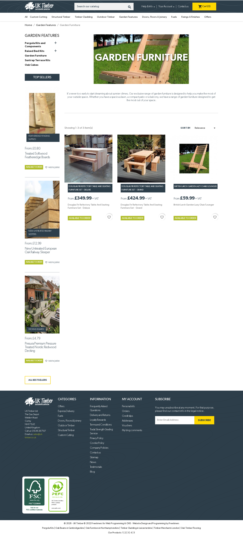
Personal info (128, 406)
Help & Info (147, 6)
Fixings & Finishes (190, 17)
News (93, 462)
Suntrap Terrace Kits (37, 60)
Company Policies (99, 448)
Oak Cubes (31, 65)
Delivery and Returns (100, 415)
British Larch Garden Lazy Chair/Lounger (195, 186)
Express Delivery (66, 411)
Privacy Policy (96, 438)
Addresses (127, 421)
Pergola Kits (48, 528)
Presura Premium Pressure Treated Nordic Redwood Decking (40, 347)
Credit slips (127, 416)
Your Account (165, 6)
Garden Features (128, 17)
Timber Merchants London (167, 528)
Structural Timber (61, 17)
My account (132, 399)
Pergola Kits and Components (35, 45)
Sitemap (94, 457)
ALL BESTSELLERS (37, 380)
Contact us (183, 6)
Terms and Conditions (100, 425)
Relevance (206, 128)
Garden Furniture (36, 55)
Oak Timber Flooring (191, 528)
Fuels (174, 17)
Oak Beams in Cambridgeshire (69, 528)
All (26, 17)
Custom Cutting (38, 17)
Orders (125, 411)
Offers (207, 17)
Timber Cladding (84, 17)
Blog (92, 472)
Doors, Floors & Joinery (154, 17)
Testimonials (96, 467)
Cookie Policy (97, 443)
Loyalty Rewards (98, 420)
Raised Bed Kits (34, 51)
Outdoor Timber (106, 17)
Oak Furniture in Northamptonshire (102, 528)
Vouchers (127, 425)
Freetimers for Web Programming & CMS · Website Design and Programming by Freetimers (135, 523)
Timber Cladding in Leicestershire (137, 528)
